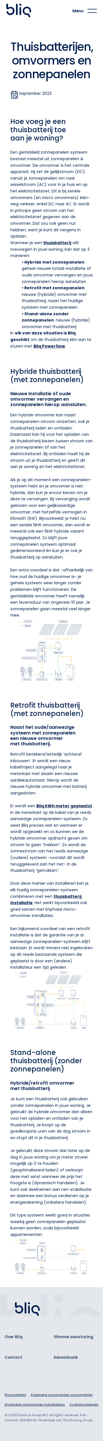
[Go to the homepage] (27, 1309)
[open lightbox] (51, 651)
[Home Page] (20, 11)
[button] (84, 11)
